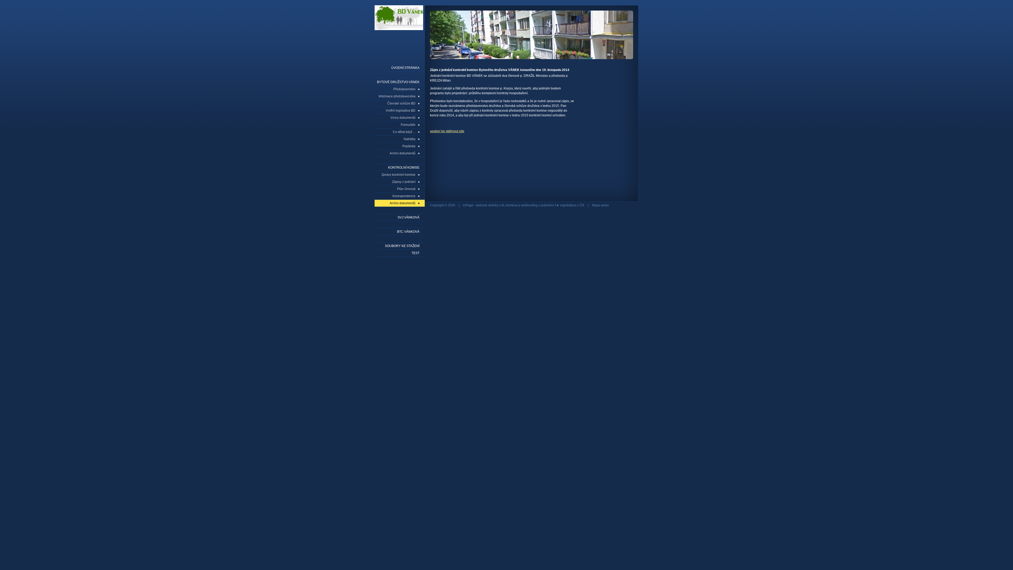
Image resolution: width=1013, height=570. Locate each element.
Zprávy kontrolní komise (398, 175)
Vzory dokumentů (402, 118)
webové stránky (487, 205)
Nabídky (409, 139)
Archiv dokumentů (402, 153)
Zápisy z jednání (403, 182)
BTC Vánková (408, 232)
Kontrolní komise (403, 167)
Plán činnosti (406, 189)
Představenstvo (404, 89)
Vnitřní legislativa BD (400, 110)
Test (415, 253)
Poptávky (408, 146)
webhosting (529, 205)
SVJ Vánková (408, 217)
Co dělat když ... (404, 132)
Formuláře (408, 125)
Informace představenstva (397, 96)
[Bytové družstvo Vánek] (399, 29)
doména (512, 205)
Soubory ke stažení (402, 246)
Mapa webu (600, 205)
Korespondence (404, 196)
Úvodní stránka (405, 68)
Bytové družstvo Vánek (398, 82)
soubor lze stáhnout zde (447, 131)
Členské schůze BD (401, 103)
